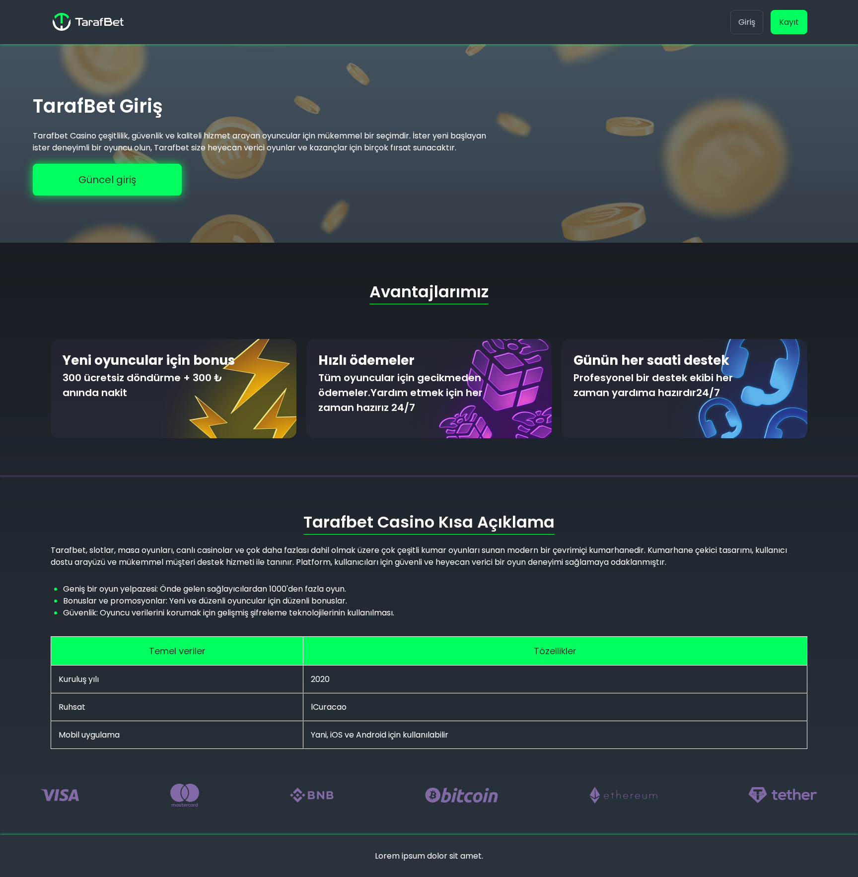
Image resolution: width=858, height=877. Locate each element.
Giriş (746, 22)
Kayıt (789, 22)
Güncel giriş (107, 180)
